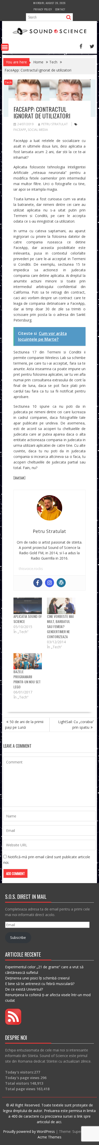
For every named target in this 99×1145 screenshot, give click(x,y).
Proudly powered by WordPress (29, 1131)
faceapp (19, 130)
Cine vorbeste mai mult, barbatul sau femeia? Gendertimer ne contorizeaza (60, 626)
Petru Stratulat (54, 124)
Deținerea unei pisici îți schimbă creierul (37, 978)
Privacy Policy (43, 9)
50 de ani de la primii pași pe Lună (24, 724)
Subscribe (18, 937)
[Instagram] (49, 582)
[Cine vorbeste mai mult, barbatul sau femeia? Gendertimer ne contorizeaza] (61, 606)
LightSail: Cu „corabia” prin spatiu (76, 724)
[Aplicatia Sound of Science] (27, 606)
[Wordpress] (61, 582)
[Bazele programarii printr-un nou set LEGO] (27, 661)
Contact (60, 9)
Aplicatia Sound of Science (27, 619)
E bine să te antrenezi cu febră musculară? (39, 983)
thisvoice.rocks (31, 568)
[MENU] (5, 47)
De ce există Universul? (24, 989)
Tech (8, 82)
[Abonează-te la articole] (13, 1023)
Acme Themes (49, 1137)
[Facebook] (37, 582)
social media (38, 130)
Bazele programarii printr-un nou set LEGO (27, 679)
